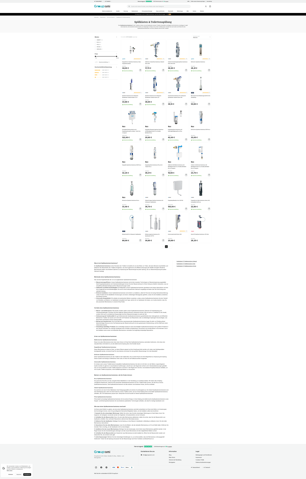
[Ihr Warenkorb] (210, 6)
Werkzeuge (180, 11)
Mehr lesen (9, 470)
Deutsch (108, 1)
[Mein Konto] (206, 6)
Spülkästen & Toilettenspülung (123, 17)
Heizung (126, 11)
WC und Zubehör (111, 17)
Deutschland (99, 1)
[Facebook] (101, 467)
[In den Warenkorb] (140, 70)
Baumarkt (170, 11)
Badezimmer (135, 11)
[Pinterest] (106, 467)
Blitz (188, 11)
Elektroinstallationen (107, 11)
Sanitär (118, 11)
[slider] (95, 56)
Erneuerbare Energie (147, 11)
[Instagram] (96, 467)
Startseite (96, 17)
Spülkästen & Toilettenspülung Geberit (187, 261)
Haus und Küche (160, 11)
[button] (137, 58)
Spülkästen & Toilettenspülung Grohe (186, 266)
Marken (202, 11)
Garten (194, 11)
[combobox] (159, 6)
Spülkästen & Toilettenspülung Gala (186, 263)
